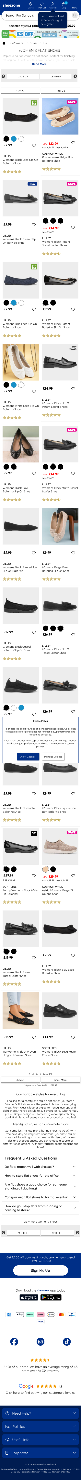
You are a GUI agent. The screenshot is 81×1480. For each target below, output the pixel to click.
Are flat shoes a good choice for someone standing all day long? (36, 1186)
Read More (39, 64)
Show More (60, 1079)
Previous (3, 76)
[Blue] (14, 139)
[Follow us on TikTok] (67, 1342)
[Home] (4, 43)
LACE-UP (23, 76)
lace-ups (65, 1107)
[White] (21, 139)
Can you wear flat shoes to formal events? (36, 1197)
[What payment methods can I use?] (40, 1318)
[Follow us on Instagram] (40, 1342)
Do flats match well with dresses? (29, 1167)
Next (75, 76)
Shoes (34, 43)
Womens (17, 43)
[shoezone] (11, 5)
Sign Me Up (40, 1270)
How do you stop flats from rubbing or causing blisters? (33, 1208)
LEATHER (56, 76)
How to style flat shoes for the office (32, 1175)
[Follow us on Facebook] (14, 1342)
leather (33, 1107)
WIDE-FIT (57, 1232)
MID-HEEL (23, 1232)
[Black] (53, 221)
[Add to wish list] (33, 145)
